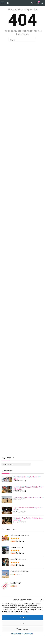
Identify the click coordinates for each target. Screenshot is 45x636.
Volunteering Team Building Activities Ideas (28, 497)
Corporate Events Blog (20, 480)
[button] (42, 600)
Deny (22, 623)
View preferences (22, 629)
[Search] (32, 3)
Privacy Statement (16, 633)
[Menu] (2, 3)
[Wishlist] (42, 3)
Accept (22, 617)
